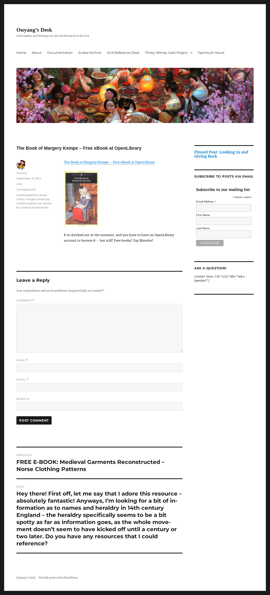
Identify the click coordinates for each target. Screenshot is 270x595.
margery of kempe (38, 199)
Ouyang (21, 172)
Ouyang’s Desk (34, 30)
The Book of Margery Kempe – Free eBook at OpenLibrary (109, 162)
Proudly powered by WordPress (58, 577)
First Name (203, 215)
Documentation (60, 53)
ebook (43, 195)
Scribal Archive (89, 53)
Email (22, 379)
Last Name (203, 228)
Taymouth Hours (211, 53)
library (20, 199)
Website (23, 398)
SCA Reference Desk (123, 53)
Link (19, 183)
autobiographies (27, 195)
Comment (25, 300)
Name (22, 360)
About (37, 53)
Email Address (206, 201)
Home (21, 53)
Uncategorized (26, 189)
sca (39, 203)
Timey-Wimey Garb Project (166, 53)
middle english (26, 203)
